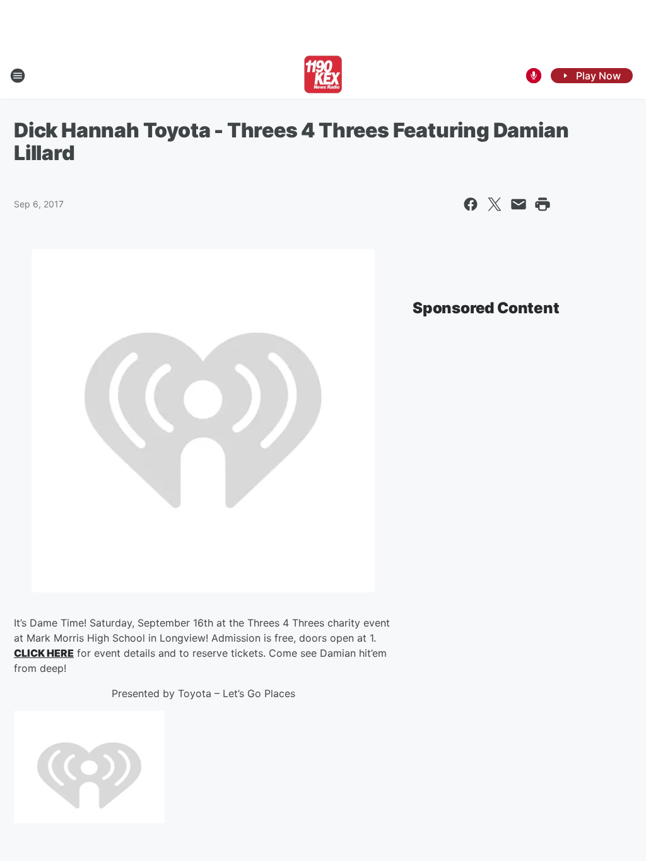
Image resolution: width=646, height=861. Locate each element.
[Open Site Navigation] (17, 75)
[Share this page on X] (494, 204)
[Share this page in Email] (518, 204)
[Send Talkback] (533, 75)
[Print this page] (542, 204)
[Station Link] (323, 75)
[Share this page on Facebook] (470, 204)
